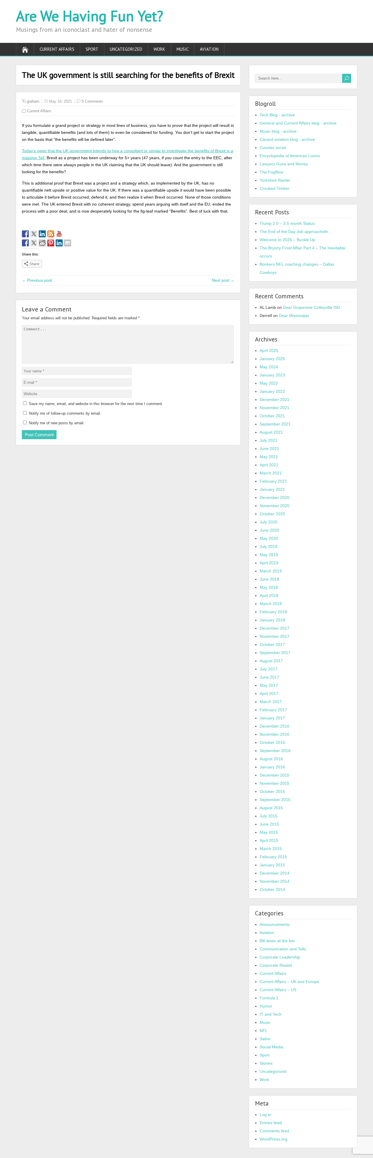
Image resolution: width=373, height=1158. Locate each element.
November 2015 (274, 783)
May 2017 (269, 685)
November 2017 (274, 636)
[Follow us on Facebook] (25, 233)
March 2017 (271, 701)
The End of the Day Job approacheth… (296, 231)
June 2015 (269, 824)
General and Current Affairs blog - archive (298, 123)
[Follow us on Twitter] (33, 233)
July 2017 (268, 669)
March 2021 (271, 473)
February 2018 (273, 611)
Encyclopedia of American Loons (290, 155)
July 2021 (268, 440)
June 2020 (269, 530)
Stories (266, 1063)
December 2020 (274, 497)
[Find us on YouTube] (59, 233)
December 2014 (274, 873)
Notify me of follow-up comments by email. (65, 413)
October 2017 (272, 644)
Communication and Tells (283, 949)
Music (183, 49)
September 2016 (275, 750)
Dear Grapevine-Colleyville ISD (311, 307)
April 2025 (269, 350)
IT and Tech (270, 1014)
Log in (265, 1114)
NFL (264, 1030)
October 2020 (272, 513)
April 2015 (269, 840)
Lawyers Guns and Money (284, 164)
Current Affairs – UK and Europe (289, 981)
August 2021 (271, 432)
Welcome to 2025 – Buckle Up (287, 239)
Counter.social (273, 147)
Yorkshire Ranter (275, 180)
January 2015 (272, 865)
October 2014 (272, 889)
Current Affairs (57, 49)
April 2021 (269, 465)
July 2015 (268, 816)
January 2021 (272, 489)
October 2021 (272, 416)
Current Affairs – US (278, 989)
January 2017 (272, 718)
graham (33, 101)
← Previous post (37, 280)
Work (159, 49)
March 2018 (271, 603)
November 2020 (274, 505)
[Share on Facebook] (25, 242)
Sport (92, 49)
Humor (266, 1006)
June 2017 (269, 677)
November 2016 (274, 734)
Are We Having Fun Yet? (89, 15)
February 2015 (273, 856)
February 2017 (273, 709)
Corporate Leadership (280, 957)
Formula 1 (269, 998)
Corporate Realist (276, 965)
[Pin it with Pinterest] (50, 242)
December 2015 (274, 775)
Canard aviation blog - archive (287, 139)
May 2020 (269, 538)
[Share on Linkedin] (59, 242)
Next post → (223, 280)
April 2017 (269, 693)
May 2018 (269, 587)
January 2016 (272, 767)
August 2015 (271, 807)
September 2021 (275, 424)
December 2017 (274, 628)
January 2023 (272, 375)
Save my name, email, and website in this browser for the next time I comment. (96, 404)
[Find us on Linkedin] (42, 233)
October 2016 (272, 742)
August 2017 (271, 660)
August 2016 (271, 758)
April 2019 (269, 562)
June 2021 (269, 448)
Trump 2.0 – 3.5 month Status (287, 223)
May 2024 (269, 367)
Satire (265, 1038)
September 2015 (275, 799)
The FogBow (271, 172)
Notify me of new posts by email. (57, 423)
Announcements (275, 924)
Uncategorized (126, 49)
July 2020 (268, 522)
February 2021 (273, 481)
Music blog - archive (278, 131)
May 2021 (269, 456)
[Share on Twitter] (33, 242)
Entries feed (271, 1122)
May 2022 (269, 383)
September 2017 (275, 652)
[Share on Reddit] (42, 242)
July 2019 (268, 546)
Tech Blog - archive (277, 115)
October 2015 (272, 791)
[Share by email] (67, 242)
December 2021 (274, 399)
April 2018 (269, 595)
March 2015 (271, 848)
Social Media (271, 1047)
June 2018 (269, 579)
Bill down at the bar (277, 940)
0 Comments (92, 101)
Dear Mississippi (294, 315)
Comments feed (274, 1131)
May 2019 (269, 554)
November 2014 (274, 881)
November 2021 (274, 407)
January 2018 (272, 620)
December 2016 (274, 726)
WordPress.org (273, 1139)
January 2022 (272, 391)
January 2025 (272, 358)
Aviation (209, 49)
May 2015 (269, 832)
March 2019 (271, 571)
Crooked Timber (274, 188)
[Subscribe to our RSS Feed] (50, 233)
